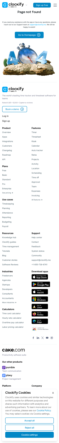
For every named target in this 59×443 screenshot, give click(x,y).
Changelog (7, 150)
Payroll (5, 226)
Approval (36, 182)
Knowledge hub (9, 237)
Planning (6, 208)
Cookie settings (29, 434)
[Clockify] (13, 93)
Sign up (6, 121)
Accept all (29, 420)
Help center (37, 237)
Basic (4, 175)
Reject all (29, 427)
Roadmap (6, 155)
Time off (35, 177)
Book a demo (12, 109)
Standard (6, 179)
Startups (6, 284)
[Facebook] (33, 338)
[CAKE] (13, 352)
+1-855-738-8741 (39, 264)
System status (38, 251)
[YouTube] (47, 338)
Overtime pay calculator (13, 322)
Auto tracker (37, 150)
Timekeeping (8, 204)
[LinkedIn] (38, 338)
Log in (5, 116)
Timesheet (36, 137)
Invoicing (36, 195)
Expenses (36, 191)
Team (34, 186)
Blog (4, 255)
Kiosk (34, 141)
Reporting (6, 217)
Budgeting (7, 222)
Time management (10, 246)
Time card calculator (11, 313)
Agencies (6, 280)
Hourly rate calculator (11, 318)
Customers (7, 146)
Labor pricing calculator (12, 327)
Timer (34, 132)
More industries (8, 302)
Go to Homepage (27, 35)
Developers (7, 289)
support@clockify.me (38, 25)
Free (4, 170)
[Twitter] (42, 338)
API (3, 159)
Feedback (36, 246)
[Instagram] (52, 338)
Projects (35, 159)
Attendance (7, 213)
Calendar (36, 146)
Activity (35, 164)
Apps (4, 137)
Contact (35, 242)
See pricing (6, 193)
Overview (6, 132)
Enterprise (6, 188)
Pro (3, 184)
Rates (34, 155)
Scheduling (37, 173)
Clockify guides (9, 242)
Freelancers (7, 275)
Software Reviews (10, 264)
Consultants (7, 294)
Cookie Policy (44, 410)
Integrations (7, 141)
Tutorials (6, 251)
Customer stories (9, 260)
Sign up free (42, 5)
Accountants (8, 298)
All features (36, 200)
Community (37, 255)
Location (35, 168)
